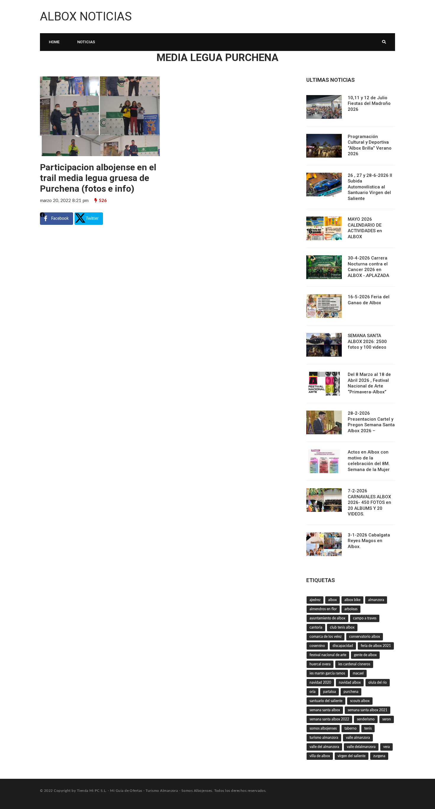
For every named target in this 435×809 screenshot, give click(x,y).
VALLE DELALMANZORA (361, 747)
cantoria (316, 627)
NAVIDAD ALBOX (350, 682)
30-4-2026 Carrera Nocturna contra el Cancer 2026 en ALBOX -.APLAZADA (368, 266)
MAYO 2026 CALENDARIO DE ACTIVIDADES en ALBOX (365, 228)
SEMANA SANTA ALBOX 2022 (329, 719)
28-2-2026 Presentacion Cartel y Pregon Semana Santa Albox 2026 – (371, 422)
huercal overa (320, 664)
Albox (332, 600)
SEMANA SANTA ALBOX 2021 (367, 710)
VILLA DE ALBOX (320, 756)
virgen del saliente (351, 756)
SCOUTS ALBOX (360, 701)
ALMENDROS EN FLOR (323, 609)
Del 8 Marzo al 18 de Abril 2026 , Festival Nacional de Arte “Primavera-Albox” (369, 383)
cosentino (317, 646)
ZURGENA (379, 756)
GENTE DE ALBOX (365, 655)
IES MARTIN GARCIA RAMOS (327, 673)
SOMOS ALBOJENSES (323, 728)
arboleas (350, 609)
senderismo (366, 719)
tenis (368, 728)
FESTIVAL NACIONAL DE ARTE (328, 655)
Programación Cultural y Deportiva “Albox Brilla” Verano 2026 (370, 145)
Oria (312, 691)
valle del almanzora (324, 747)
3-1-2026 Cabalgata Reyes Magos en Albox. (369, 540)
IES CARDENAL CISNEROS (354, 664)
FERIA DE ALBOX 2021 (376, 646)
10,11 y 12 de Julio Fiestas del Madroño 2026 (369, 103)
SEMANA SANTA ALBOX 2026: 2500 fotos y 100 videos (367, 341)
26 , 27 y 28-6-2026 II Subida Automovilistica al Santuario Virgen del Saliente (370, 187)
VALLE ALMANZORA (358, 737)
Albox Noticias (86, 16)
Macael (358, 673)
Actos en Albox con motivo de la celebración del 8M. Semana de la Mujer (369, 460)
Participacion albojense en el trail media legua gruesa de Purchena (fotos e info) (98, 178)
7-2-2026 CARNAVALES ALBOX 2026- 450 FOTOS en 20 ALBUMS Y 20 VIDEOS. (369, 502)
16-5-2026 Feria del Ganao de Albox (368, 299)
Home (54, 42)
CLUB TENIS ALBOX (342, 627)
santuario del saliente (326, 701)
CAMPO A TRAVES (364, 618)
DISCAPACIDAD (343, 646)
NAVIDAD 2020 (320, 682)
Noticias (86, 42)
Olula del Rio (377, 682)
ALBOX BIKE (352, 600)
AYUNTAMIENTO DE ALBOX (327, 618)
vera (386, 747)
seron (386, 719)
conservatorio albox (364, 636)
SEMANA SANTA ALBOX (325, 710)
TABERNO (350, 728)
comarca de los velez (325, 636)
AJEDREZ (315, 600)
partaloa (329, 691)
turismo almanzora (324, 737)
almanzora (376, 600)
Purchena (351, 691)
